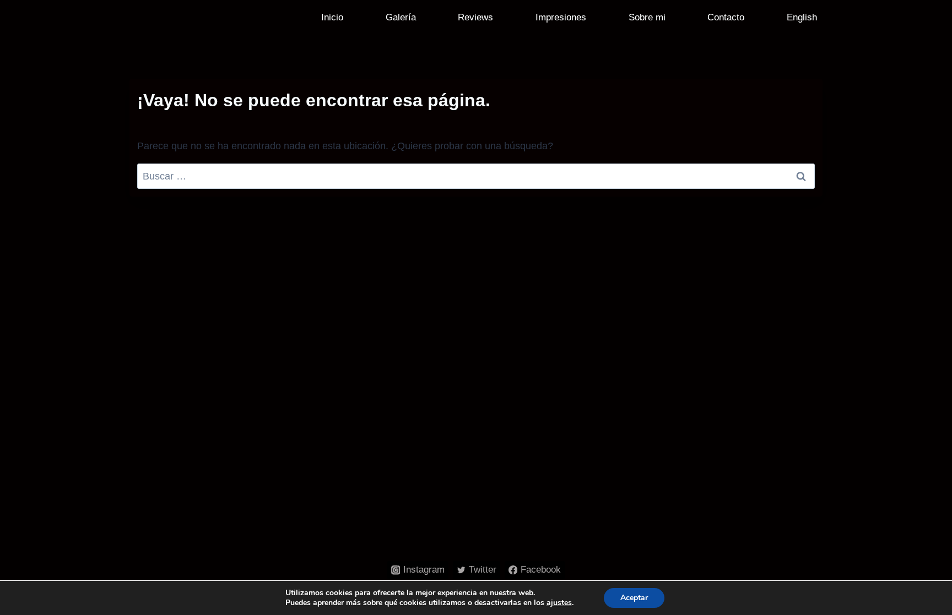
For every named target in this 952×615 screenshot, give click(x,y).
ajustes (559, 603)
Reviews (475, 17)
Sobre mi (647, 17)
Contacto (725, 17)
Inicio (332, 17)
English (802, 17)
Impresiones (561, 17)
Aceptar (634, 597)
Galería (401, 17)
